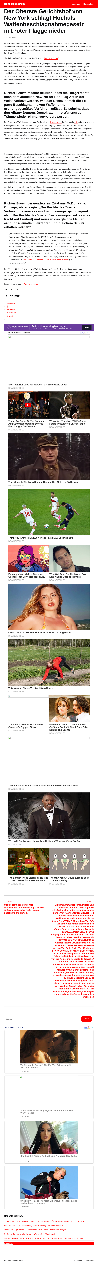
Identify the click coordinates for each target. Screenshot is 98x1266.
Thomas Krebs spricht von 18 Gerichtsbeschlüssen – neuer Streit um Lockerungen (35, 1230)
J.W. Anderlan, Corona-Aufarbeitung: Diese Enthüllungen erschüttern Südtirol (33, 1225)
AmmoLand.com (51, 58)
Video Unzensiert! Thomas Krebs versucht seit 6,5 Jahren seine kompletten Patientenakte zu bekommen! (43, 1238)
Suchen (87, 1019)
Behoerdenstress (14, 3)
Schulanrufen (56, 122)
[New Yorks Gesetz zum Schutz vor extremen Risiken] (45, 259)
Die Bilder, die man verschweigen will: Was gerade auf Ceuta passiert (30, 1234)
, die (76, 122)
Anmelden (8, 1243)
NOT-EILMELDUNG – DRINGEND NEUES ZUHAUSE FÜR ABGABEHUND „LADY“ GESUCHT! (45, 1221)
